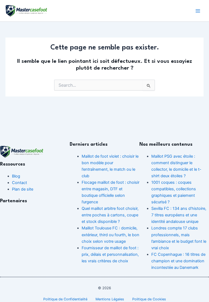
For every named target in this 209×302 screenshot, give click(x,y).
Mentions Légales (110, 299)
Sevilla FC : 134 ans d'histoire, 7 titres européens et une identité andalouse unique (178, 215)
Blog (16, 176)
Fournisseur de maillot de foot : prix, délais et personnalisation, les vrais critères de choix (110, 254)
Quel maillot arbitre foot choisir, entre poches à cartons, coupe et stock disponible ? (110, 215)
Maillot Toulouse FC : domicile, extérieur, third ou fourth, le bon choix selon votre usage (110, 235)
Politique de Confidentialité (65, 299)
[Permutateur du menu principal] (198, 11)
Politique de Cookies (149, 299)
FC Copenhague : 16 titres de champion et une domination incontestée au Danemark (178, 261)
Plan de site (22, 189)
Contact (19, 182)
